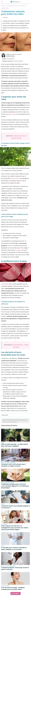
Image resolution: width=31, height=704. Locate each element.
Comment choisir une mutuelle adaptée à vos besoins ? (15, 507)
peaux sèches (12, 114)
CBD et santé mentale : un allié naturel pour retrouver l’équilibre (14, 445)
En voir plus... (15, 593)
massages (18, 250)
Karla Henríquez (10, 56)
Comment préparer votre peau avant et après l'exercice (15, 568)
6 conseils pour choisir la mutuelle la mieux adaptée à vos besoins (14, 548)
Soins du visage (5, 586)
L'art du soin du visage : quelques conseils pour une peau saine (13, 588)
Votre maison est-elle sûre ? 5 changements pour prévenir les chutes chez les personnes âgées (14, 527)
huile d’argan (15, 178)
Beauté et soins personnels (13, 5)
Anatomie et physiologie (7, 482)
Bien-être (3, 5)
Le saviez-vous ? (5, 8)
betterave (6, 284)
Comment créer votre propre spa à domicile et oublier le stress (13, 465)
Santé (2, 442)
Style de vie (23, 5)
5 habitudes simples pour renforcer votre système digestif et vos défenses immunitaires (15, 486)
